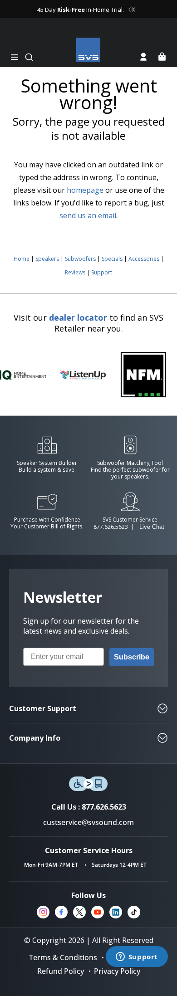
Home (22, 259)
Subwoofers (80, 259)
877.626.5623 (110, 527)
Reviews (75, 272)
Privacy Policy (117, 971)
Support (101, 272)
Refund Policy (60, 971)
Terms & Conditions (63, 957)
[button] (14, 57)
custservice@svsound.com (88, 822)
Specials (112, 259)
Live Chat (151, 526)
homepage (85, 190)
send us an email (87, 215)
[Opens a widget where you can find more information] (136, 957)
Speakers (47, 259)
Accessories (143, 259)
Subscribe (131, 657)
